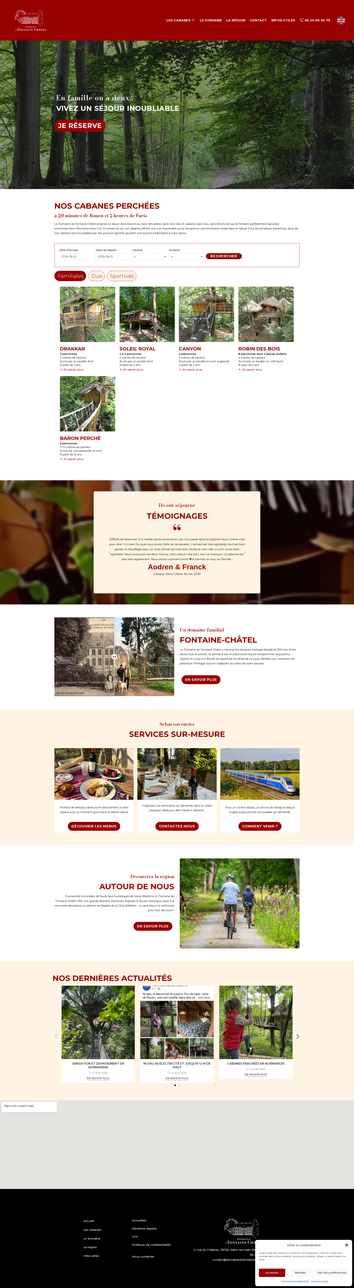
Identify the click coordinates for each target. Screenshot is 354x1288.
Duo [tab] (96, 276)
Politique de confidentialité (295, 1281)
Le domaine (91, 1238)
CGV (135, 1236)
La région (90, 1247)
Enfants (174, 250)
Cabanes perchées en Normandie (255, 1063)
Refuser (300, 1272)
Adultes (138, 250)
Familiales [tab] (71, 276)
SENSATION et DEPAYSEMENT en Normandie (98, 1065)
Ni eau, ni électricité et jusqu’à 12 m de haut (177, 1065)
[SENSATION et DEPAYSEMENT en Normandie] (98, 1022)
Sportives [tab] (122, 276)
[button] (346, 1245)
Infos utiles (91, 1256)
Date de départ (106, 250)
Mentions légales (319, 1281)
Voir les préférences (331, 1272)
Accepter (272, 1272)
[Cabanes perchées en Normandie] (256, 1022)
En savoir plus (98, 1078)
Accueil (88, 1221)
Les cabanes (92, 1230)
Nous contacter (143, 1256)
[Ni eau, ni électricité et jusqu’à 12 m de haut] (177, 1022)
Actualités (139, 1220)
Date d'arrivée (68, 250)
